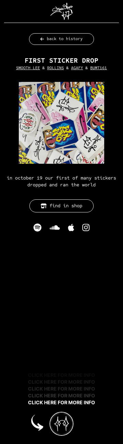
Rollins (55, 68)
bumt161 (98, 68)
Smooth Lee (28, 68)
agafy (77, 68)
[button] (61, 11)
